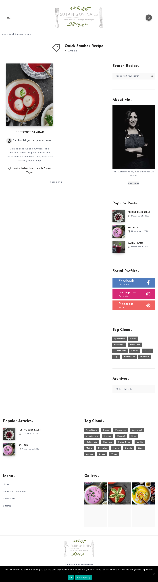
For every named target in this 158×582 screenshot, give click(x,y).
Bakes (133, 339)
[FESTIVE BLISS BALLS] (118, 216)
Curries (16, 168)
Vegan (29, 172)
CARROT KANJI (135, 243)
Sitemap (7, 505)
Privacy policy (83, 577)
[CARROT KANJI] (118, 247)
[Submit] (152, 76)
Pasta (116, 448)
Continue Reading (42, 117)
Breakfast (135, 345)
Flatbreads (129, 357)
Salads (128, 448)
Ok (70, 577)
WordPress (87, 564)
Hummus (144, 357)
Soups (47, 168)
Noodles (102, 448)
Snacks (89, 454)
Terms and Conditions (14, 491)
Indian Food (27, 168)
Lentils (39, 168)
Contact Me (9, 498)
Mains (89, 448)
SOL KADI (133, 228)
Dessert (147, 351)
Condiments (120, 351)
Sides (140, 448)
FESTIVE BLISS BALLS (139, 212)
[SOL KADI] (118, 231)
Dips (116, 357)
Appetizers (119, 339)
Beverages (119, 345)
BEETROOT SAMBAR (30, 132)
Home (6, 484)
